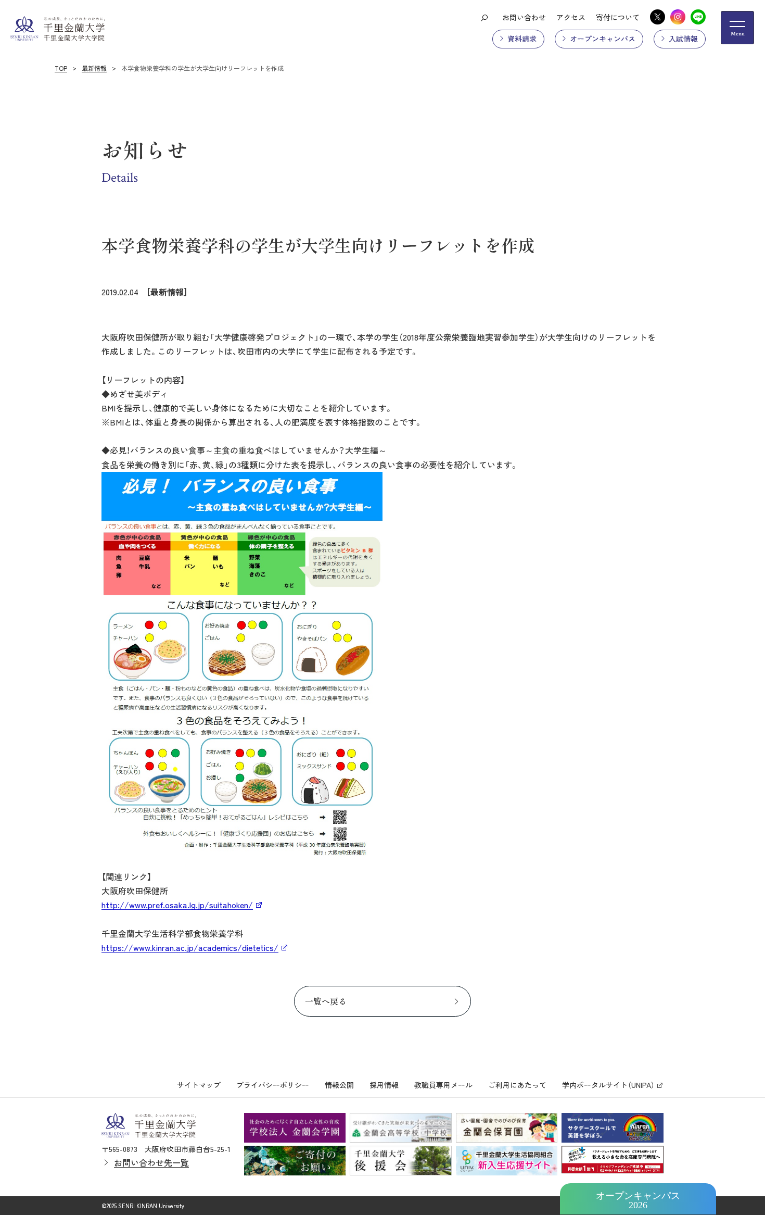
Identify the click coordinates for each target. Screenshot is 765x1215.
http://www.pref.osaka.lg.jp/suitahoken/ (177, 904)
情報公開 (339, 1085)
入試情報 (683, 38)
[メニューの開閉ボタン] (737, 27)
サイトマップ (199, 1085)
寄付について (618, 17)
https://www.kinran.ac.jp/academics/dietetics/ (189, 947)
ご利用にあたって (517, 1085)
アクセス (570, 17)
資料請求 (522, 38)
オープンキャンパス (602, 38)
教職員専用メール (443, 1085)
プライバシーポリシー (272, 1085)
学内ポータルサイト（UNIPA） (608, 1085)
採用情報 (384, 1085)
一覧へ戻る (326, 1001)
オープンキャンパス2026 (638, 1200)
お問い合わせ (524, 17)
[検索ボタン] (484, 17)
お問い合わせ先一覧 (151, 1162)
